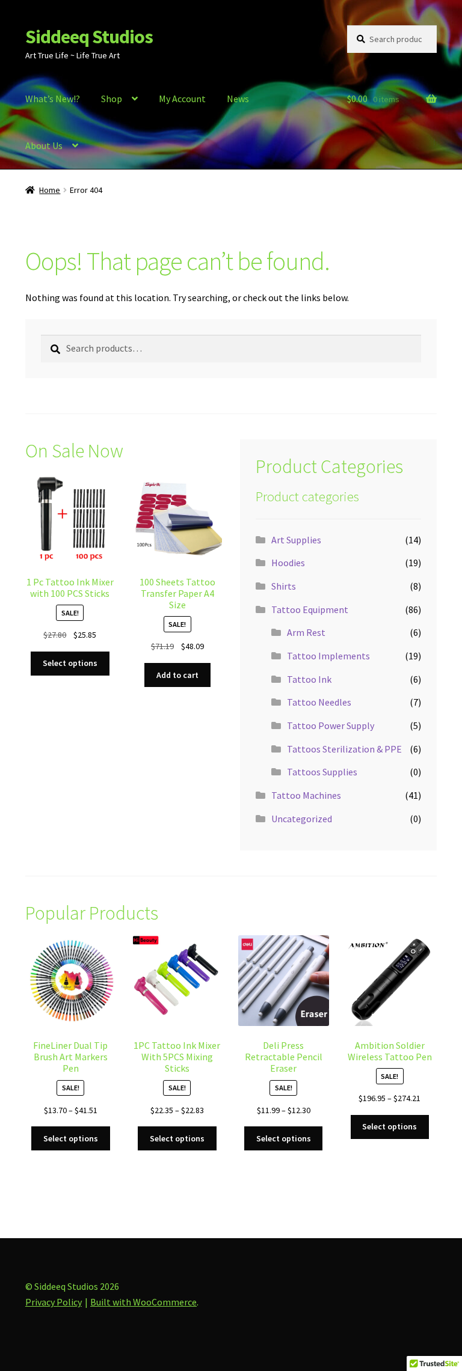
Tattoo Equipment (309, 609)
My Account (182, 99)
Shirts (283, 586)
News (238, 99)
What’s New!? (52, 99)
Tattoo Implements (328, 656)
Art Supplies (296, 540)
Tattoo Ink (309, 679)
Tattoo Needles (319, 702)
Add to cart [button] (177, 675)
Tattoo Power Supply (330, 725)
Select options (70, 663)
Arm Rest (306, 632)
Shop (111, 99)
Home (49, 190)
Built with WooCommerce (143, 1302)
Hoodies (288, 563)
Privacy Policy (53, 1302)
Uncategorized (301, 819)
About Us (44, 145)
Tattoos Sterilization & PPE (344, 749)
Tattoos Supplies (322, 772)
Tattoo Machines (306, 795)
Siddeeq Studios (89, 37)
